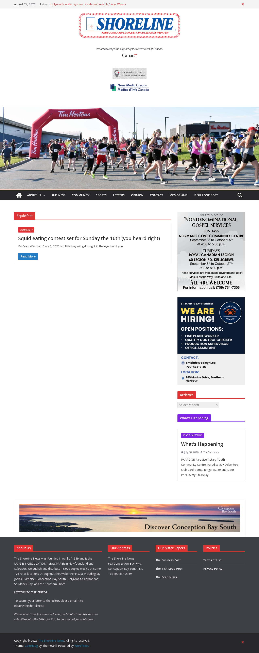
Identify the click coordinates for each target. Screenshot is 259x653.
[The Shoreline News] (129, 109)
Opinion (137, 195)
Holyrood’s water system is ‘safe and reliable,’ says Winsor (88, 4)
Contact (156, 195)
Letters (119, 195)
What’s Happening (202, 444)
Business (58, 195)
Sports (101, 195)
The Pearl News (166, 577)
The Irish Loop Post (169, 568)
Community (80, 195)
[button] (43, 195)
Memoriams (178, 195)
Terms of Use (212, 560)
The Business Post (168, 560)
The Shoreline (211, 452)
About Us (34, 195)
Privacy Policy (212, 568)
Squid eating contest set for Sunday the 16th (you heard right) (89, 238)
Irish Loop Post (206, 195)
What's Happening (193, 435)
